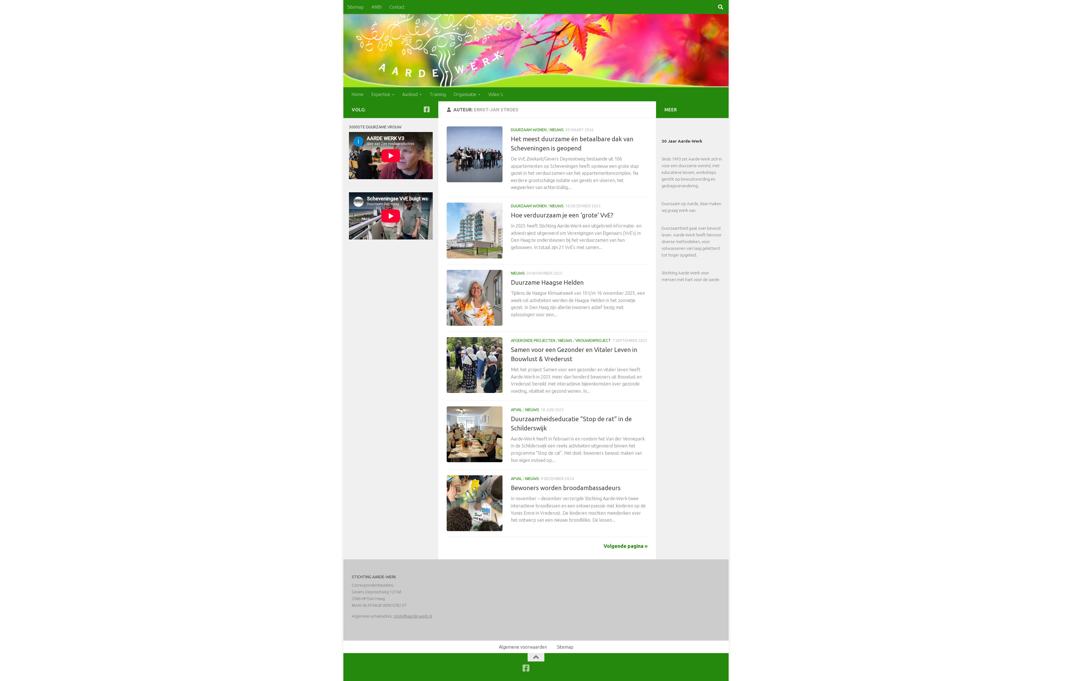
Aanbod (410, 94)
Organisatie (465, 94)
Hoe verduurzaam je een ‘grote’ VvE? (562, 215)
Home (357, 94)
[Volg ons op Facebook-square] (426, 109)
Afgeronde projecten (533, 340)
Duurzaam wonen (529, 130)
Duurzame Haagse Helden (547, 282)
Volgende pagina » (626, 546)
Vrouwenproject (593, 340)
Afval (516, 409)
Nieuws (557, 130)
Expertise (380, 94)
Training (438, 94)
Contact (397, 6)
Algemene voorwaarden (523, 646)
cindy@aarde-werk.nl (413, 616)
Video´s (495, 94)
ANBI (377, 6)
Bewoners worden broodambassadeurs (566, 487)
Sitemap (355, 6)
